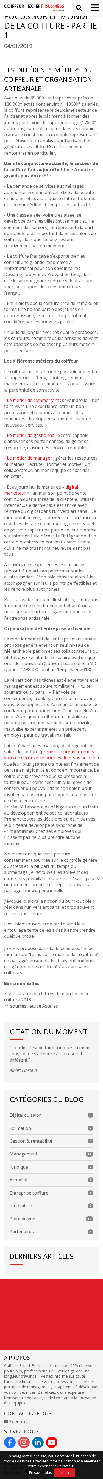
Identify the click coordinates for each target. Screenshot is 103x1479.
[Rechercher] (79, 8)
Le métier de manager (29, 458)
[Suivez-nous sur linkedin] (38, 1442)
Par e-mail (18, 1421)
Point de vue (50, 1219)
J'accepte (65, 1472)
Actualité (50, 1180)
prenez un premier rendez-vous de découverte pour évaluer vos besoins (51, 755)
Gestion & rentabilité (50, 1141)
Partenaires (50, 1232)
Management (50, 1154)
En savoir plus (40, 1472)
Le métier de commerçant (33, 400)
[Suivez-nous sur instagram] (24, 1442)
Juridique (50, 1167)
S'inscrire (68, 1344)
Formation (50, 1128)
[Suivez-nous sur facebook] (10, 1442)
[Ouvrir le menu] (93, 8)
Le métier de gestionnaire (33, 435)
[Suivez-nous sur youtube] (51, 1442)
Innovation (50, 1206)
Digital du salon (50, 1115)
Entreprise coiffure (50, 1193)
